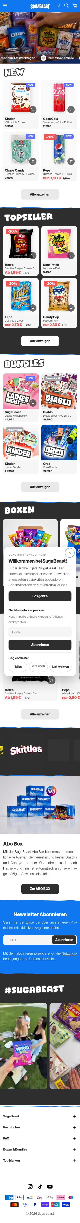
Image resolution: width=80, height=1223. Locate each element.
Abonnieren (40, 645)
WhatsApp (38, 665)
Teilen (18, 666)
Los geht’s (40, 596)
